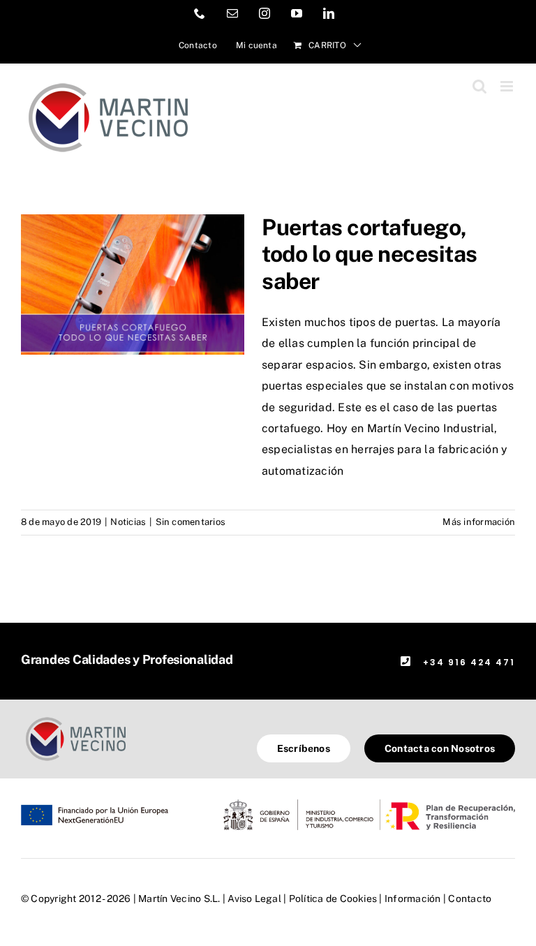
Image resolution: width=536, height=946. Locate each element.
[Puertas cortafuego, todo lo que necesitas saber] (132, 284)
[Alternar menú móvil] (507, 86)
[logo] (76, 718)
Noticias (128, 522)
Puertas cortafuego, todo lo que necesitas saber (369, 254)
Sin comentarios (191, 522)
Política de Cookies (333, 898)
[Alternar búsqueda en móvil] (479, 86)
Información (413, 898)
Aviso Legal (254, 898)
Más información (478, 522)
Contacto (469, 898)
